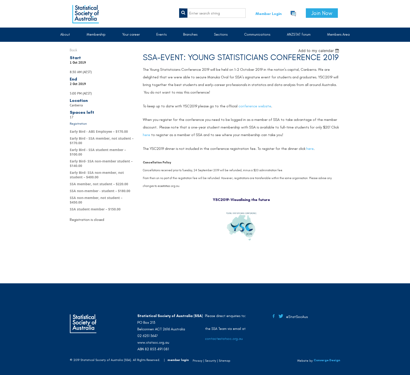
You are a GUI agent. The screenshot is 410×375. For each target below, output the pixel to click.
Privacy (197, 360)
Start (75, 57)
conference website (254, 106)
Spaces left (82, 112)
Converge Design (327, 360)
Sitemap (224, 360)
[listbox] (319, 50)
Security (210, 360)
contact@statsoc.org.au (224, 339)
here (146, 135)
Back (73, 50)
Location (79, 100)
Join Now (321, 13)
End (73, 79)
